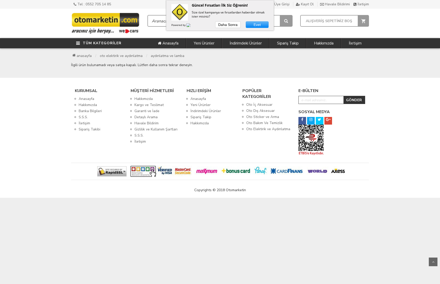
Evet (257, 25)
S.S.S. (83, 117)
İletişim (362, 4)
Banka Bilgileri (90, 111)
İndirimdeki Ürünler (246, 43)
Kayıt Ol (307, 4)
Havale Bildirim (146, 123)
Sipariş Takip (288, 43)
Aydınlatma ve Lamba (167, 55)
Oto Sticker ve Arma (262, 116)
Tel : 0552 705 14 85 (93, 4)
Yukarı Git (433, 262)
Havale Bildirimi (337, 4)
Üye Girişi (281, 4)
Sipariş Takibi (89, 129)
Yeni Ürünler (204, 43)
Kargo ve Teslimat (149, 104)
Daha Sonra (228, 25)
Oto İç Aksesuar (259, 104)
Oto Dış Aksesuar (260, 110)
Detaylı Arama (146, 117)
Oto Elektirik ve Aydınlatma (121, 55)
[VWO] (191, 26)
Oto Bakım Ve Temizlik (264, 123)
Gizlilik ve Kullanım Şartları (155, 129)
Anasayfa (169, 43)
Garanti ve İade (146, 111)
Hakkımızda (324, 43)
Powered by (178, 25)
